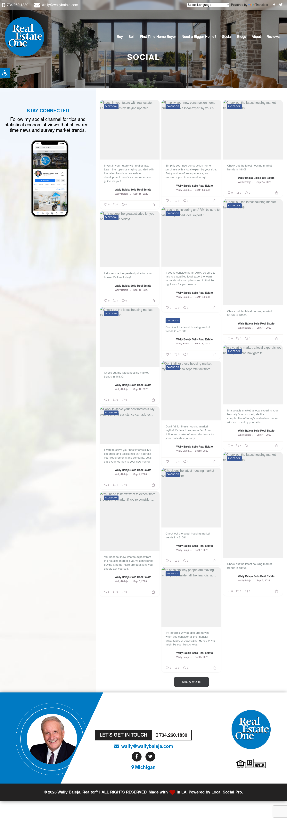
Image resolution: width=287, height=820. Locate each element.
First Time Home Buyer (158, 37)
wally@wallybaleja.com (60, 5)
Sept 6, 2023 (140, 581)
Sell (131, 37)
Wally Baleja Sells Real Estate (133, 189)
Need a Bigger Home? (199, 37)
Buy (120, 37)
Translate (261, 5)
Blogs (241, 37)
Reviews (273, 37)
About (256, 37)
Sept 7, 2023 (140, 474)
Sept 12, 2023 (140, 290)
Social (227, 37)
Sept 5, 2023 (201, 657)
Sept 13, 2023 (202, 297)
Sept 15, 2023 (140, 193)
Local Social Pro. (227, 792)
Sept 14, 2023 (202, 190)
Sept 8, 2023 (201, 450)
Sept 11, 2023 (264, 434)
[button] (5, 73)
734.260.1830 (17, 5)
